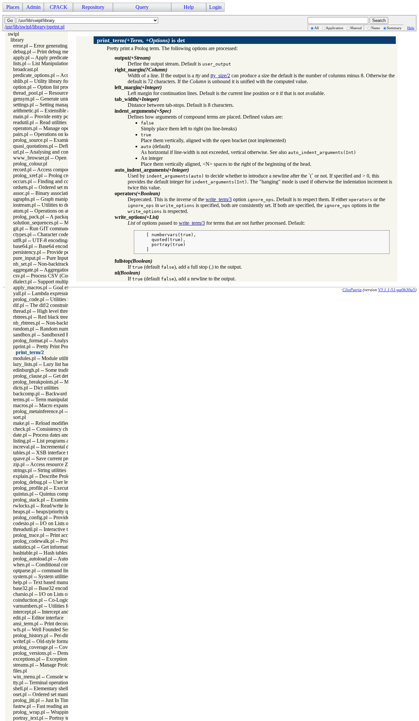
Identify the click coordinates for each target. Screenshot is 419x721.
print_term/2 (30, 352)
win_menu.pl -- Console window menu (53, 676)
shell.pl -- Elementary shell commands (52, 688)
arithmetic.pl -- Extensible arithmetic (50, 110)
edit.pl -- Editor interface (38, 617)
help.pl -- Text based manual (42, 582)
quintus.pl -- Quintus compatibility (48, 494)
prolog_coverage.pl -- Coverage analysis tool (59, 647)
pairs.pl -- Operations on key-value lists (53, 134)
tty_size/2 (220, 75)
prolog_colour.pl (30, 163)
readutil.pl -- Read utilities (39, 122)
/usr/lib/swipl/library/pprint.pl (34, 26)
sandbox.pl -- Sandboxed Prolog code (52, 334)
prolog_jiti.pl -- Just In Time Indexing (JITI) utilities (66, 700)
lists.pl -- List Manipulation (41, 63)
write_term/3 (219, 199)
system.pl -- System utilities (41, 576)
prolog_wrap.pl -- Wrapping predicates (53, 712)
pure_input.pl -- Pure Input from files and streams (64, 258)
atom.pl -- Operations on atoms (45, 211)
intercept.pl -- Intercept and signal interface (57, 612)
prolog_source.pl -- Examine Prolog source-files (62, 140)
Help (410, 28)
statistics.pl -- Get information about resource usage (65, 547)
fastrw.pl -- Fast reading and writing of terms (59, 706)
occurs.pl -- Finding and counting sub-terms (58, 181)
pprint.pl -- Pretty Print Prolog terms (50, 346)
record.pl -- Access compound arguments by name (65, 169)
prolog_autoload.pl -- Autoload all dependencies (62, 558)
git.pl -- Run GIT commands (42, 228)
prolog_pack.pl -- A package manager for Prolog (63, 216)
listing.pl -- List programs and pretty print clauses (63, 441)
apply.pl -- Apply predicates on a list (50, 57)
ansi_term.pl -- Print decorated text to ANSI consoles (67, 623)
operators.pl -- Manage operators (46, 128)
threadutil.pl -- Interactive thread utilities (54, 529)
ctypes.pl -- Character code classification (54, 234)
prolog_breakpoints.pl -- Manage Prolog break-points (68, 382)
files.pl (20, 671)
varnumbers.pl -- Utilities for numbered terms (59, 606)
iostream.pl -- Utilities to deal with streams (56, 205)
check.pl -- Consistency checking (47, 429)
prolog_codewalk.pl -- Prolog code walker (56, 541)
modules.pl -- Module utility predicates (53, 358)
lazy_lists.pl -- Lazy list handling (46, 364)
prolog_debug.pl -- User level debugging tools (60, 482)
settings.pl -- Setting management (47, 104)
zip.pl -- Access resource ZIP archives (52, 464)
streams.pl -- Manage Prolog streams (50, 665)
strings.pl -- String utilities (39, 470)
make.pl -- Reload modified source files (53, 423)
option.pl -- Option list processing (47, 87)
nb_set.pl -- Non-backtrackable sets (49, 264)
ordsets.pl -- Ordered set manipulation (52, 187)
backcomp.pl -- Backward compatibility (54, 393)
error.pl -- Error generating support (48, 45)
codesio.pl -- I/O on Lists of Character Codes (59, 523)
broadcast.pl (25, 69)
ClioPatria (352, 289)
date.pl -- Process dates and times (47, 435)
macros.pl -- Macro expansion (44, 405)
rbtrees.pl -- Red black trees (41, 317)
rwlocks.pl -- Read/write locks (44, 505)
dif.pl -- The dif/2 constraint (41, 305)
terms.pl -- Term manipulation (43, 399)
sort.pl (19, 417)
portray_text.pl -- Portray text (43, 718)
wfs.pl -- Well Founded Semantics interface (57, 629)
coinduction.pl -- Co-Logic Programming (55, 600)
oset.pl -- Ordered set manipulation (48, 694)
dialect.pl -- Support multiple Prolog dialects (58, 281)
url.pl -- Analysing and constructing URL (55, 152)
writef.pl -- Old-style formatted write (50, 641)
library (17, 40)
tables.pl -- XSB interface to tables (48, 452)
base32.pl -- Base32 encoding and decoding (58, 588)
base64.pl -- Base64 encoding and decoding (58, 246)
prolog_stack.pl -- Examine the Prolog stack (58, 500)
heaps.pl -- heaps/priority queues (46, 511)
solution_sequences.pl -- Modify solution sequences (66, 222)
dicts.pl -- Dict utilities (36, 387)
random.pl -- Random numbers (45, 329)
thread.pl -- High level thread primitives (53, 311)
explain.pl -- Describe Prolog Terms (50, 476)
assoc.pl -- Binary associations (44, 193)
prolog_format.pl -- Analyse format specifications (63, 340)
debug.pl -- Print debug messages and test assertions (66, 51)
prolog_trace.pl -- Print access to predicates (57, 535)
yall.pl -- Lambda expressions (43, 293)
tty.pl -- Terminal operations (41, 682)
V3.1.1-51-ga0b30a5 (396, 289)
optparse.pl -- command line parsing (50, 570)
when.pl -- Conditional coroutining (49, 564)
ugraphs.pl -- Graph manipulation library (55, 199)
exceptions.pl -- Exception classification (54, 659)
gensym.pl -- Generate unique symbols (53, 99)
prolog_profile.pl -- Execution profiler (52, 488)
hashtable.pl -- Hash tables (40, 553)
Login (215, 7)
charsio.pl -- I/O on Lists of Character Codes (59, 594)
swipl (13, 34)
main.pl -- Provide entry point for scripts (54, 116)
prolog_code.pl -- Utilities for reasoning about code (65, 299)
